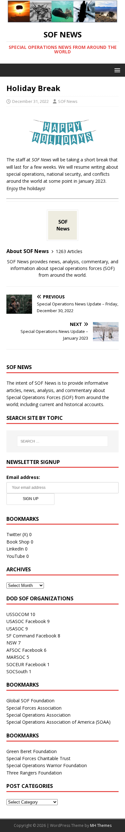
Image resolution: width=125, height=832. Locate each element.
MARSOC (15, 657)
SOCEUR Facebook (26, 664)
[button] (116, 69)
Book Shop (17, 542)
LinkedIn (15, 549)
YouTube (15, 556)
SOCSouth (17, 671)
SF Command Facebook (31, 636)
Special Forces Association (34, 708)
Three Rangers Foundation (34, 773)
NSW (11, 643)
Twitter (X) (17, 534)
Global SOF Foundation (30, 700)
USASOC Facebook (26, 621)
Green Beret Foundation (31, 751)
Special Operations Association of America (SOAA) (58, 722)
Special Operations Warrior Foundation (46, 765)
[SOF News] (62, 19)
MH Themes (101, 825)
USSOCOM (17, 614)
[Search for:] (62, 441)
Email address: (23, 477)
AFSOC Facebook (24, 650)
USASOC (15, 629)
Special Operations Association (38, 715)
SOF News (68, 101)
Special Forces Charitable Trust (38, 758)
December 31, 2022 (30, 101)
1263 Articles (69, 251)
